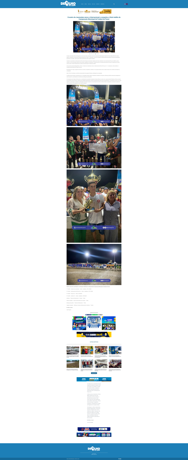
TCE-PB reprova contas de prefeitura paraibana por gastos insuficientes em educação (115, 370)
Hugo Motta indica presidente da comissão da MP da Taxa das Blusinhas (87, 356)
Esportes (102, 4)
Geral (86, 4)
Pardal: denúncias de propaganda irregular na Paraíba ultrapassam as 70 (115, 356)
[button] (114, 4)
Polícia (89, 4)
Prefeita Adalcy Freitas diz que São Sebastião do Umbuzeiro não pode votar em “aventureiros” (101, 356)
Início (82, 4)
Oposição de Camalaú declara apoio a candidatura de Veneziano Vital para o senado (87, 370)
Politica (93, 4)
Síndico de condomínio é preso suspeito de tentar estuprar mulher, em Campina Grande (73, 356)
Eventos (97, 4)
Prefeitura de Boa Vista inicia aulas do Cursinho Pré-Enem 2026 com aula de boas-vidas (101, 370)
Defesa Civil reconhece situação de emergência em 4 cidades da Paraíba (72, 369)
